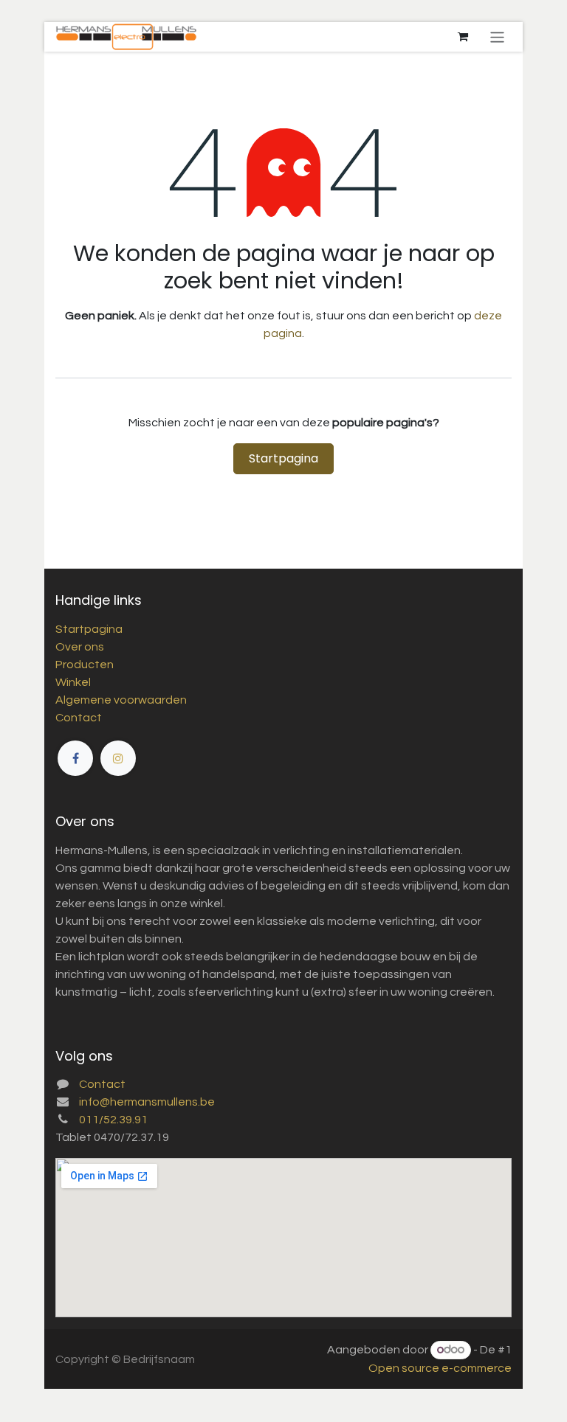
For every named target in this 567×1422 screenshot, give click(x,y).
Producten (84, 664)
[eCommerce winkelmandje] (463, 37)
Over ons (79, 647)
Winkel (73, 682)
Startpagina (283, 458)
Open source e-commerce (440, 1368)
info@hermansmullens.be (147, 1102)
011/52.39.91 (113, 1120)
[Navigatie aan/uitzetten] (497, 36)
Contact (78, 718)
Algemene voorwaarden (121, 700)
